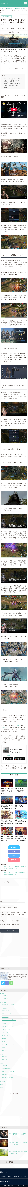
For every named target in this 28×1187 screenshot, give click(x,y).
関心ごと (5, 3)
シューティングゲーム (7, 1026)
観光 (1, 1084)
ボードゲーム (5, 1035)
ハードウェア (5, 998)
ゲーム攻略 (3, 1002)
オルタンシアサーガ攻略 (8, 1004)
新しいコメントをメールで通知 (10, 921)
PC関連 (2, 993)
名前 (1, 901)
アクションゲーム (6, 1011)
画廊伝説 (2, 1081)
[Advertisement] (14, 950)
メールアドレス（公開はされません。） (8, 907)
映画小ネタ (4, 1059)
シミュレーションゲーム (8, 1023)
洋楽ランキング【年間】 (8, 1074)
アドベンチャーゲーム (7, 1014)
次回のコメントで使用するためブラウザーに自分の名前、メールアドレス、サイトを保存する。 (13, 914)
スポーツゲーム (6, 1029)
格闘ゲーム (4, 1050)
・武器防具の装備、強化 (9, 82)
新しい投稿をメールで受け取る (10, 924)
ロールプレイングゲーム (8, 1044)
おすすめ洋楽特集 (6, 1068)
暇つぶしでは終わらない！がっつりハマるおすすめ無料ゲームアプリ (18, 1134)
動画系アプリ (5, 1047)
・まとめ (5, 87)
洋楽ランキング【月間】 (8, 1077)
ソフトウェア (5, 995)
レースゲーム (5, 1041)
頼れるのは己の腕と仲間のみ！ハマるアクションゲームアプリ (18, 1152)
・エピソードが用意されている (11, 80)
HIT (18, 725)
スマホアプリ (3, 1008)
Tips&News (4, 1065)
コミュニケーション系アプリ (9, 1020)
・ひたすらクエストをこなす (10, 85)
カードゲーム (5, 1017)
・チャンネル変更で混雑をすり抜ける (13, 83)
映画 (1, 1054)
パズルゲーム (5, 1032)
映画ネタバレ (5, 1056)
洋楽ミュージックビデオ (8, 1071)
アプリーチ (9, 755)
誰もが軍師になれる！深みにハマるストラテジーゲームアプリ (18, 1143)
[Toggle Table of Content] (21, 76)
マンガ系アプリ (6, 1038)
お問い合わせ (23, 1176)
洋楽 (1, 1063)
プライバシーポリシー (6, 1176)
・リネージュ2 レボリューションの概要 (13, 78)
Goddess (4, 727)
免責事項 (16, 1176)
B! (14, 855)
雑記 (1, 1087)
